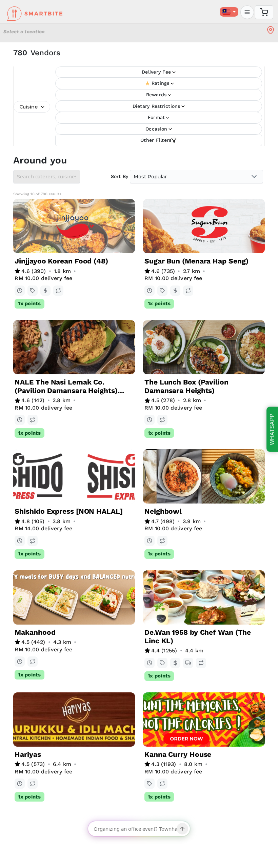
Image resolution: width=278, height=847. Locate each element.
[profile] (247, 12)
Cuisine (28, 107)
